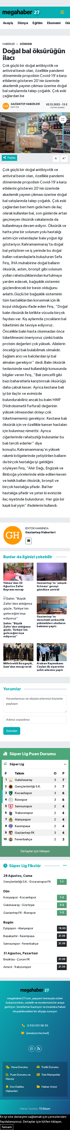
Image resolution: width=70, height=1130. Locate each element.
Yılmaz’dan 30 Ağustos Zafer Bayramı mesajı (13, 586)
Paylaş (12, 157)
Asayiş (8, 23)
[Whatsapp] (31, 1048)
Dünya (23, 23)
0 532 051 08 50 (37, 1025)
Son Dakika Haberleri (15, 1089)
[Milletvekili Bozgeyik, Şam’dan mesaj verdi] (18, 652)
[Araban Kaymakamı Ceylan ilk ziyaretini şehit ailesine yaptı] (52, 652)
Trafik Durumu (50, 1067)
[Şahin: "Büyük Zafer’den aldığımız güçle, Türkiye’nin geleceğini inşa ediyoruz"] (18, 608)
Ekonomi (53, 23)
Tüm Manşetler (50, 1074)
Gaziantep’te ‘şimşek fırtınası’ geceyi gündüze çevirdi (51, 586)
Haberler (9, 44)
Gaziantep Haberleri (40, 532)
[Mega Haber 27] (21, 12)
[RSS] (38, 1048)
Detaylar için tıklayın (35, 851)
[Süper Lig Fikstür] (65, 866)
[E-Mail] (28, 541)
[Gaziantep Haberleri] (12, 535)
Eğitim (37, 23)
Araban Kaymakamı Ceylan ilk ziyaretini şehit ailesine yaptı (50, 666)
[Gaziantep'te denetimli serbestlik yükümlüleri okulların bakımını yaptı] (52, 605)
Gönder (12, 731)
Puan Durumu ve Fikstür (18, 1076)
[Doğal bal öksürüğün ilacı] (35, 132)
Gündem (26, 44)
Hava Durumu (19, 1067)
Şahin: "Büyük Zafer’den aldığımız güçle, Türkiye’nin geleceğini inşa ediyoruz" (17, 630)
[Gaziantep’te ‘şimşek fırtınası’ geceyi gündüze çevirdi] (52, 571)
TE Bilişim (44, 1108)
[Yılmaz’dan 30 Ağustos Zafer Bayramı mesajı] (18, 571)
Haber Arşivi (49, 1086)
